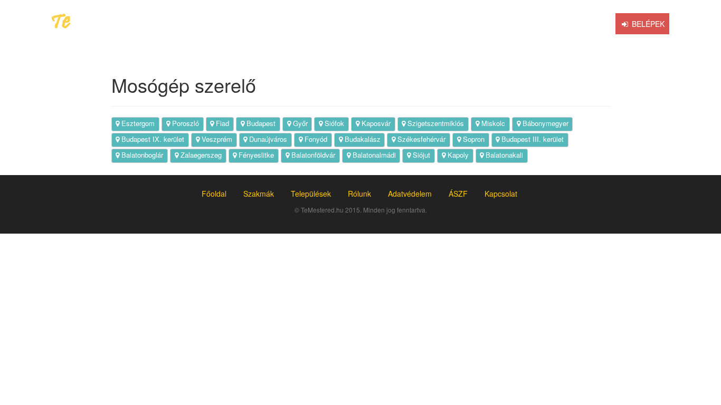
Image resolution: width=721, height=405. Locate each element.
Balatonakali (503, 155)
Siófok (333, 123)
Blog (517, 23)
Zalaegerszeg (200, 155)
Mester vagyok (579, 23)
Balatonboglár (141, 155)
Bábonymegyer (544, 123)
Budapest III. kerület (531, 139)
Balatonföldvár (312, 155)
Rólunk (359, 193)
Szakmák (258, 193)
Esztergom (137, 123)
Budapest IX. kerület (151, 139)
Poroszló (184, 123)
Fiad (221, 123)
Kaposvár (375, 123)
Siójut (420, 155)
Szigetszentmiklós (434, 123)
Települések (311, 193)
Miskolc (492, 123)
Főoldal (214, 193)
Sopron (473, 139)
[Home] (354, 23)
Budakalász (362, 139)
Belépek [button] (647, 23)
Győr (299, 123)
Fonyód (314, 139)
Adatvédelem (410, 193)
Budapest (260, 123)
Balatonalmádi (373, 155)
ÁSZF (458, 193)
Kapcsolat (501, 193)
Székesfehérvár (420, 139)
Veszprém (216, 139)
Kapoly (457, 155)
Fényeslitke (255, 155)
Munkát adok (459, 23)
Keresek (394, 23)
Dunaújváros (267, 139)
